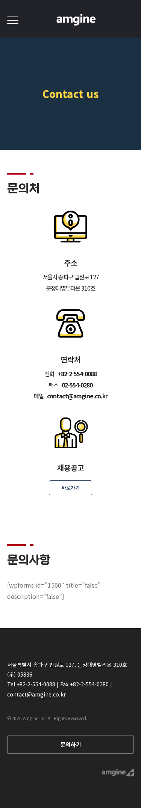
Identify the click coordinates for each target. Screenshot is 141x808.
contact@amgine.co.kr (36, 694)
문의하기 (70, 744)
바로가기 (71, 487)
